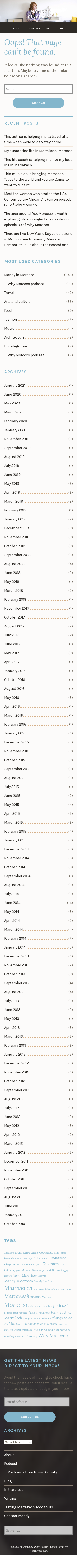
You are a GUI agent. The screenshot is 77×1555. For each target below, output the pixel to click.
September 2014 (17, 876)
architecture (22, 1252)
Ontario (32, 1306)
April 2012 (12, 1134)
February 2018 (15, 599)
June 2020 (12, 394)
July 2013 (11, 1001)
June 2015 (12, 795)
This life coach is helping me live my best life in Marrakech (38, 162)
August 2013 (14, 992)
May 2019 (11, 483)
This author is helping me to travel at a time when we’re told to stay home (36, 139)
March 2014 (13, 929)
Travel (9, 292)
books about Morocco (15, 1258)
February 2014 (15, 938)
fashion (10, 319)
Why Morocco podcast (26, 283)
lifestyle (42, 1275)
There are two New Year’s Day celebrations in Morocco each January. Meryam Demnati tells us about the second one (38, 239)
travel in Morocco (59, 1329)
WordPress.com (38, 1551)
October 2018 (14, 546)
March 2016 (13, 715)
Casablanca (57, 1258)
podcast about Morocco (16, 1312)
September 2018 (17, 555)
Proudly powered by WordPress (28, 1547)
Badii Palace (60, 1252)
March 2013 (13, 1036)
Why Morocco (53, 1335)
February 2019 (15, 510)
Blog (50, 28)
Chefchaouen (12, 1264)
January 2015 (14, 840)
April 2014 (12, 920)
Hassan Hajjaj (60, 1270)
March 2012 (13, 1143)
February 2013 (15, 1045)
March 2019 (13, 501)
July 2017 (11, 635)
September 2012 (17, 1090)
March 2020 (14, 412)
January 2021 (14, 385)
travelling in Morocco (15, 1336)
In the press (13, 1489)
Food (8, 310)
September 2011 (17, 1188)
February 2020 (15, 421)
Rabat (32, 1312)
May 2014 (11, 911)
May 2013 (11, 1018)
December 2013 (16, 956)
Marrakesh (16, 1296)
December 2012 (16, 1063)
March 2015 (13, 822)
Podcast (34, 28)
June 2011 (12, 1206)
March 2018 (13, 590)
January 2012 (14, 1152)
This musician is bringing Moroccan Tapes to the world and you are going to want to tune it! (36, 179)
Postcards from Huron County (32, 1472)
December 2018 (16, 528)
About (17, 28)
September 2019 (17, 448)
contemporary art (31, 1264)
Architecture (14, 337)
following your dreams (17, 1270)
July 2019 (11, 465)
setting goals (43, 1312)
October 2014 (14, 867)
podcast (60, 1305)
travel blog (27, 1329)
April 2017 (12, 662)
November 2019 (16, 439)
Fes (64, 1264)
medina (35, 1297)
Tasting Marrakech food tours (28, 1507)
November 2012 (16, 1072)
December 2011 (16, 1161)
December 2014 (16, 849)
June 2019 (12, 474)
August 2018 (14, 563)
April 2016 (12, 706)
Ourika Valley (44, 1306)
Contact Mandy (16, 1516)
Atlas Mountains (42, 1252)
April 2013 (12, 1027)
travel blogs (40, 1329)
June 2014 (12, 902)
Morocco (15, 1305)
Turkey (32, 1336)
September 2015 (17, 769)
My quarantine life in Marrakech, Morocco (38, 151)
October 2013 (14, 974)
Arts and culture (17, 301)
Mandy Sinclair (38, 14)
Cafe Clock (33, 1258)
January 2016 (14, 733)
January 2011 (14, 1215)
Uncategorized (16, 346)
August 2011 (14, 1197)
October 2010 (14, 1223)
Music (9, 328)
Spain (55, 1312)
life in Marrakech (25, 1275)
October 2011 (14, 1179)
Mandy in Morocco (19, 275)
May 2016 (11, 697)
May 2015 (11, 804)
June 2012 (12, 1116)
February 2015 (15, 831)
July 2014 (11, 893)
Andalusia (9, 1252)
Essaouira (51, 1263)
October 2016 (14, 679)
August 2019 (14, 456)
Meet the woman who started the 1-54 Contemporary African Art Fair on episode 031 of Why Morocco (38, 199)
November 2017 (16, 608)
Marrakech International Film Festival (52, 1289)
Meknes (46, 1297)
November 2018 (16, 537)
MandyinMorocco (18, 1281)
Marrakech (18, 1288)
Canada (43, 1258)
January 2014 (14, 947)
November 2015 (16, 751)
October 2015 (14, 760)
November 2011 (16, 1170)
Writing (10, 1498)
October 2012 (14, 1081)
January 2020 (15, 430)
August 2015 (14, 778)
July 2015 (11, 786)
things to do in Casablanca (37, 1318)
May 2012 (11, 1125)
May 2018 (11, 581)
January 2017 (14, 671)
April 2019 (12, 492)
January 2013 (14, 1054)
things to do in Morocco (43, 1324)
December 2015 (16, 742)
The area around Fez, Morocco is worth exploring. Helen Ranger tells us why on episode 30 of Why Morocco (36, 219)
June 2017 (12, 644)
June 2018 (12, 572)
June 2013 (12, 1009)
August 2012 (14, 1099)
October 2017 (14, 617)
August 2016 (14, 688)
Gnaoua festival (41, 1270)
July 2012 (11, 1108)
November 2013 (16, 965)
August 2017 (14, 626)
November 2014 (16, 858)
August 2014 (14, 885)
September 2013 (17, 983)
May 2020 (12, 403)
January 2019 (15, 519)
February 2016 (15, 724)
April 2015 (12, 813)
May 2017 (11, 653)
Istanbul (8, 1275)
